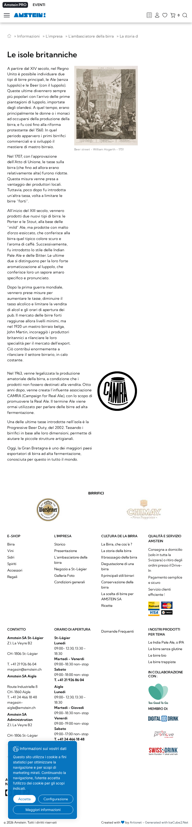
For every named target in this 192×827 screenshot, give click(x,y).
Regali (12, 577)
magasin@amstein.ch (24, 669)
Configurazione (56, 799)
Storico (59, 544)
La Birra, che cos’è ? (116, 544)
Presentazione (65, 550)
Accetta (24, 799)
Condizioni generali (69, 582)
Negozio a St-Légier (70, 569)
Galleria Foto (64, 575)
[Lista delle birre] (149, 15)
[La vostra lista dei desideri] (165, 15)
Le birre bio (157, 655)
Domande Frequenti (117, 631)
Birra (11, 544)
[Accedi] (157, 15)
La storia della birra (136, 36)
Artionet (136, 822)
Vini (10, 550)
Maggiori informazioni (43, 809)
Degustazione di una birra (117, 566)
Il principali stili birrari (117, 575)
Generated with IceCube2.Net (166, 822)
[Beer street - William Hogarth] (106, 106)
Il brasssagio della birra (119, 557)
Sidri (10, 557)
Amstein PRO (15, 5)
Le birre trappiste (162, 662)
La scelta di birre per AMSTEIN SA (117, 596)
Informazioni (28, 36)
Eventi (39, 5)
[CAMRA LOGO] (117, 391)
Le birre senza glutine (165, 649)
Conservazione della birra (117, 585)
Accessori (14, 570)
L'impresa (54, 36)
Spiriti (11, 564)
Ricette (106, 605)
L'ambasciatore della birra (91, 36)
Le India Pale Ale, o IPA (166, 642)
